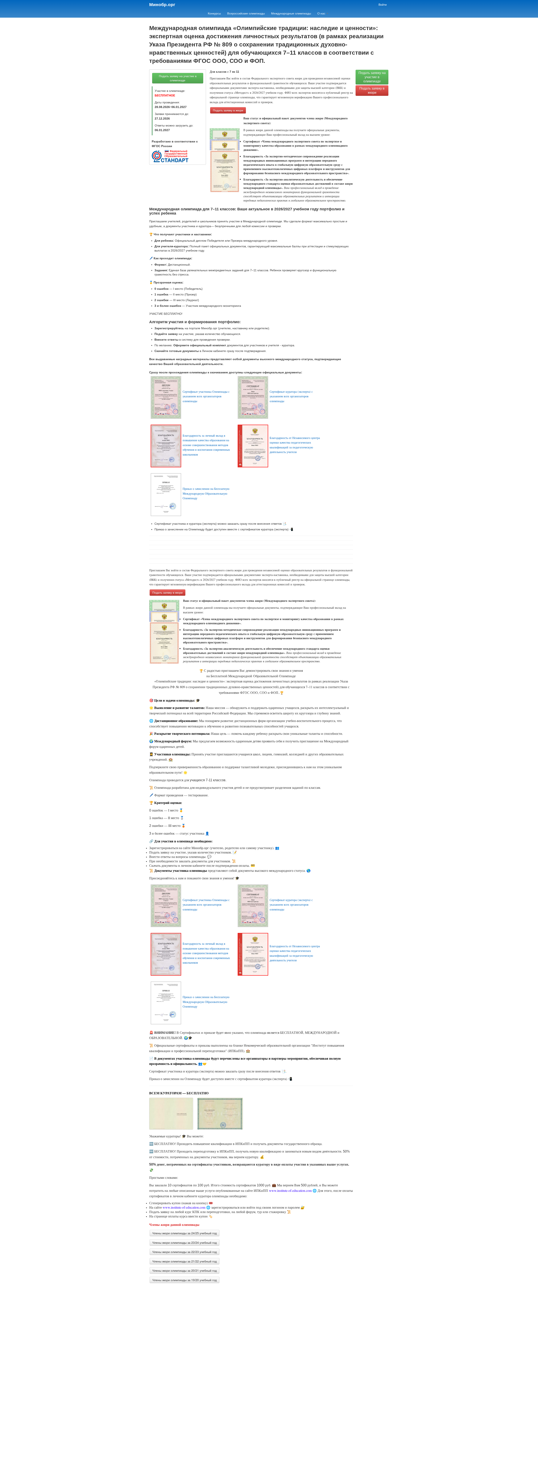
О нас (321, 13)
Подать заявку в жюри (228, 110)
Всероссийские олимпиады (246, 13)
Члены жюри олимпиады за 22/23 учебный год (184, 1252)
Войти (382, 4)
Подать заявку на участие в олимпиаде (177, 78)
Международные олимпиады (291, 13)
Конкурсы (214, 13)
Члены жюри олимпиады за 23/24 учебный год (184, 1242)
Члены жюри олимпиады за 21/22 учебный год (184, 1261)
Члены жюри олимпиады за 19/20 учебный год (184, 1280)
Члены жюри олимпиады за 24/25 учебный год (184, 1233)
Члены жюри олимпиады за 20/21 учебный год (184, 1270)
